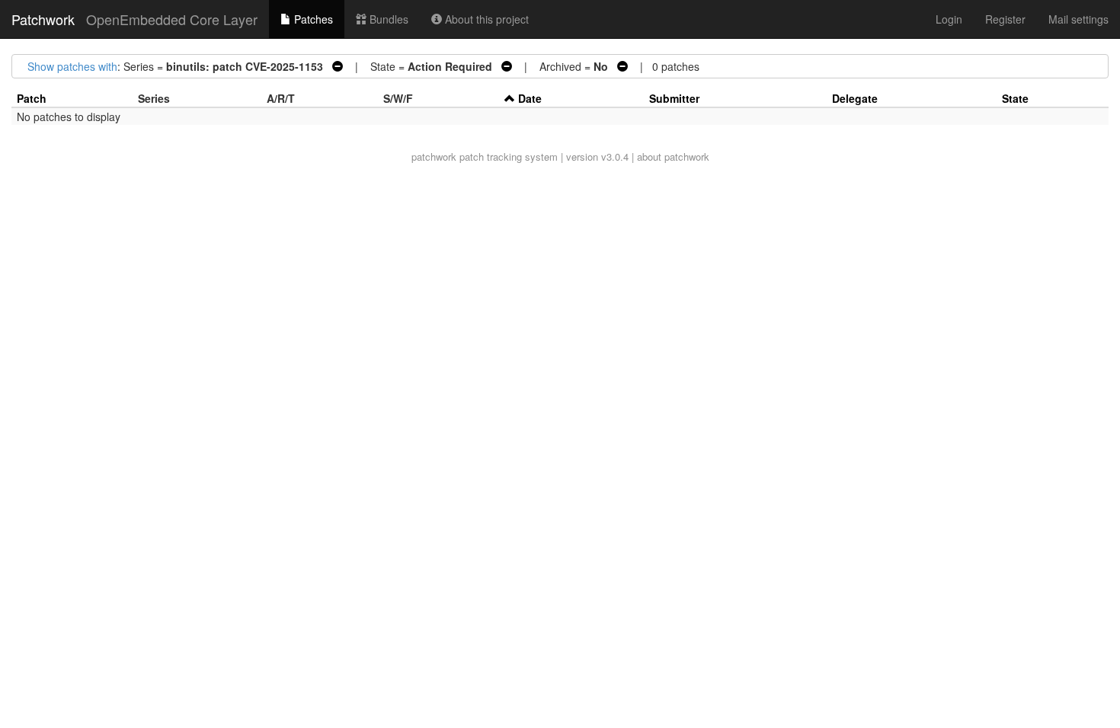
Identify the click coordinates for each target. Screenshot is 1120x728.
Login (949, 19)
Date (530, 98)
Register (1005, 19)
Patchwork (43, 19)
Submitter (674, 98)
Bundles (387, 19)
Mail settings (1078, 19)
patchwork (433, 156)
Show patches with (72, 66)
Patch (31, 98)
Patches (312, 19)
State (1015, 98)
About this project (485, 19)
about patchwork (673, 156)
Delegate (855, 98)
